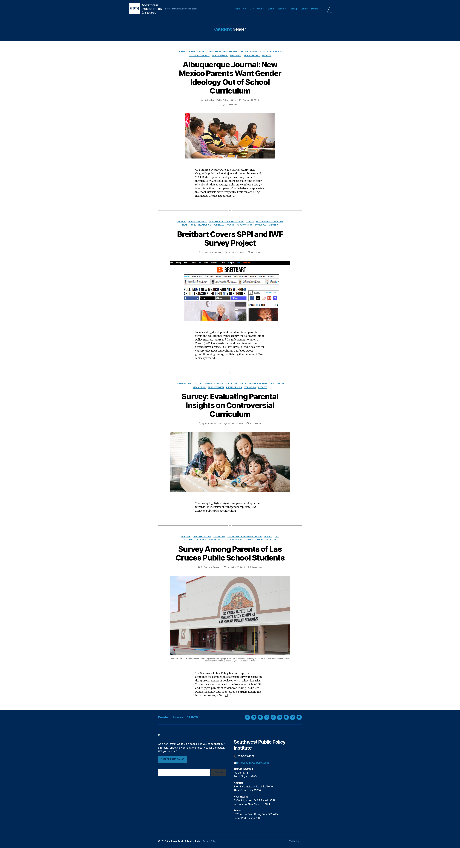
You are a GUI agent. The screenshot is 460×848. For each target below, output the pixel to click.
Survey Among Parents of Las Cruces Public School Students (230, 553)
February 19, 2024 (251, 100)
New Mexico (276, 52)
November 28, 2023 (236, 567)
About (259, 8)
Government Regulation (269, 221)
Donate (314, 8)
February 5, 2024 (235, 423)
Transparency (252, 55)
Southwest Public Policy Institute (221, 100)
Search (219, 772)
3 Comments (231, 104)
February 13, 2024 (236, 252)
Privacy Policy (209, 841)
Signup (294, 8)
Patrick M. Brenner (213, 252)
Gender (264, 52)
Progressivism (216, 387)
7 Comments (255, 423)
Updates (281, 8)
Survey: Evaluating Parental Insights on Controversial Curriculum (230, 405)
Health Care (189, 225)
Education (215, 52)
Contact (304, 8)
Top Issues (236, 55)
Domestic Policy (197, 52)
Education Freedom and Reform (240, 52)
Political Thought (199, 55)
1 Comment (256, 252)
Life (277, 536)
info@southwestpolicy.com (253, 762)
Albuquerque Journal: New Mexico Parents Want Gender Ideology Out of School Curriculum (230, 77)
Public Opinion (220, 55)
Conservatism (183, 384)
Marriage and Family (195, 540)
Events (271, 8)
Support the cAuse (172, 759)
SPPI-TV (247, 8)
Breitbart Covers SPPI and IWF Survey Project (230, 238)
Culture (181, 52)
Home (237, 8)
